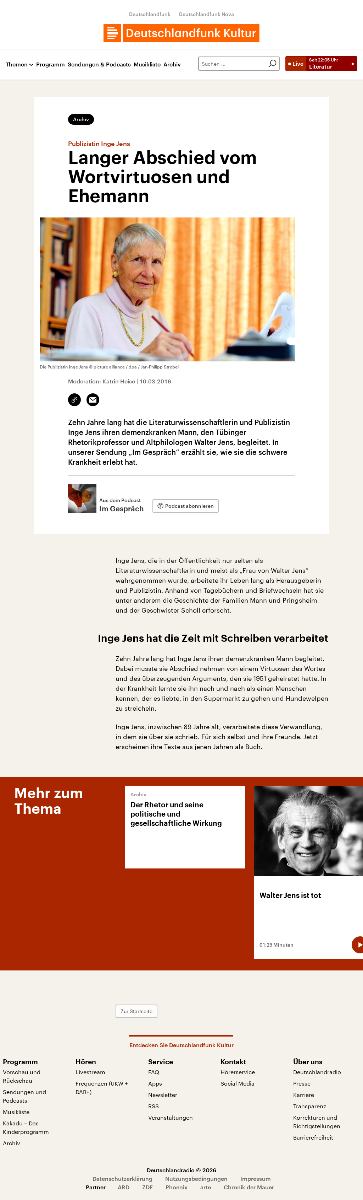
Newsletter (162, 1094)
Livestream (90, 1072)
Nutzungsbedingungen (196, 1178)
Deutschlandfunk (150, 14)
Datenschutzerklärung (122, 1178)
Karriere (303, 1094)
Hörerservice (237, 1072)
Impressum (255, 1178)
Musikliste (147, 64)
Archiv (172, 64)
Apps (155, 1083)
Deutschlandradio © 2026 (181, 1170)
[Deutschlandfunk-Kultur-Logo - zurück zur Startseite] (181, 33)
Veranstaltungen (170, 1117)
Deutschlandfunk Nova (206, 14)
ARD (123, 1187)
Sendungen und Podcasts (24, 1096)
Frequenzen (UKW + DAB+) (102, 1087)
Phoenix (177, 1187)
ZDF (147, 1187)
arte (205, 1187)
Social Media (237, 1083)
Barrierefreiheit (313, 1137)
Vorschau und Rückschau (21, 1076)
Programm (50, 64)
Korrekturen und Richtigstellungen (316, 1121)
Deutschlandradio (317, 1072)
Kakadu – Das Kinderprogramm (26, 1127)
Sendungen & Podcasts (99, 64)
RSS (153, 1106)
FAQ (153, 1072)
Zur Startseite (136, 1011)
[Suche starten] (272, 63)
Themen (17, 64)
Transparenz (309, 1106)
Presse (302, 1083)
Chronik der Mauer (249, 1187)
